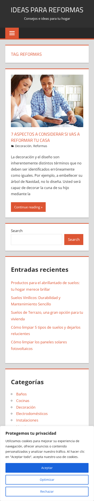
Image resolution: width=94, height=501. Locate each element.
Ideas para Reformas (47, 9)
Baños (21, 393)
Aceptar (47, 468)
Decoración (23, 146)
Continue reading (27, 207)
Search (17, 230)
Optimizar (47, 480)
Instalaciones (27, 420)
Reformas (40, 146)
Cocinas (22, 400)
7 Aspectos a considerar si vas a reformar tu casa (45, 137)
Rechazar (47, 491)
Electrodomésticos (32, 413)
